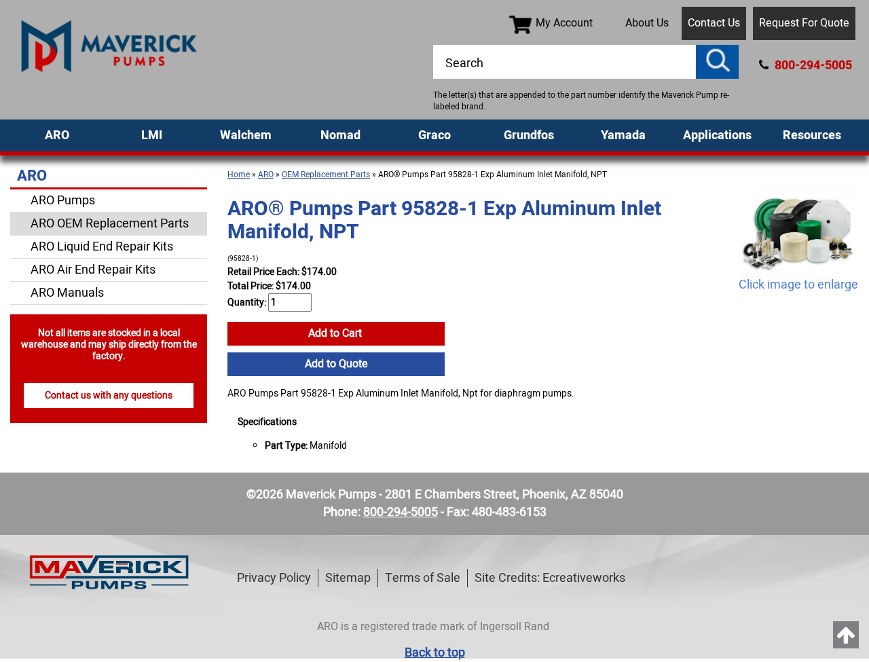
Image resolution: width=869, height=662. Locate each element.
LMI (151, 135)
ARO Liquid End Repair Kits (102, 247)
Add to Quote (336, 364)
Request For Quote (804, 23)
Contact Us (714, 23)
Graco (434, 135)
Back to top (435, 653)
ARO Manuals (67, 293)
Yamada (623, 135)
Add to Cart (336, 333)
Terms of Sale (422, 578)
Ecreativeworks (583, 578)
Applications (717, 135)
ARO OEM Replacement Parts (110, 224)
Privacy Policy (274, 578)
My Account (564, 23)
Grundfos (529, 135)
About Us (647, 23)
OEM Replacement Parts (326, 174)
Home (238, 174)
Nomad (340, 135)
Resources (812, 135)
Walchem (246, 135)
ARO (57, 135)
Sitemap (348, 578)
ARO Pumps (63, 200)
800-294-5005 (812, 65)
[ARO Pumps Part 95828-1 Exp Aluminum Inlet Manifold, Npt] (798, 230)
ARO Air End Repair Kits (93, 270)
